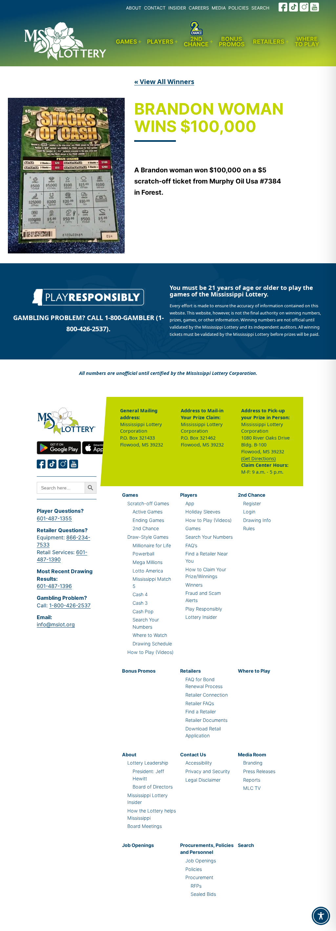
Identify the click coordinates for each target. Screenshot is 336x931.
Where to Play (307, 41)
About (129, 754)
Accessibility (198, 763)
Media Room (252, 754)
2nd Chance (196, 41)
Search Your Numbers (209, 537)
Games (126, 41)
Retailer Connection (206, 695)
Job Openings (138, 845)
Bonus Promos (232, 41)
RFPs (196, 886)
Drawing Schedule (152, 643)
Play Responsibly (203, 609)
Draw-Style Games (147, 537)
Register (252, 503)
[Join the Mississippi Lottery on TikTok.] (293, 7)
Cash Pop (143, 611)
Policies (193, 869)
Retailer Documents (206, 720)
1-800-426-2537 (70, 605)
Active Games (147, 511)
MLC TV (252, 788)
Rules (249, 528)
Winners (193, 585)
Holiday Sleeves (202, 511)
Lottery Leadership (147, 763)
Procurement (199, 877)
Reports (251, 780)
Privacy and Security (207, 771)
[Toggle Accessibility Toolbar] (320, 915)
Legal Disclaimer (202, 780)
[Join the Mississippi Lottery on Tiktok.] (52, 464)
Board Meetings (144, 826)
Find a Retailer (200, 711)
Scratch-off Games (148, 503)
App (189, 503)
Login (249, 511)
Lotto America (148, 571)
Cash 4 (140, 594)
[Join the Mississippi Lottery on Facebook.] (283, 7)
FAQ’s (191, 545)
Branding (252, 763)
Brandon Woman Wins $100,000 (209, 118)
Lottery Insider (201, 617)
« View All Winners (164, 81)
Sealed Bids (203, 894)
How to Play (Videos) (150, 652)
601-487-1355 (54, 518)
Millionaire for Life (152, 545)
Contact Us (193, 754)
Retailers (268, 41)
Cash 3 (140, 603)
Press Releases (259, 771)
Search (246, 845)
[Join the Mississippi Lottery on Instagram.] (304, 7)
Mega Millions (147, 562)
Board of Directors (153, 787)
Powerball (143, 553)
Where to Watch (150, 635)
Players (160, 41)
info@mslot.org (56, 624)
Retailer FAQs (199, 703)
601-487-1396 (54, 586)
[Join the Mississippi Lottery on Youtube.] (314, 7)
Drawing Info (257, 520)
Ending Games (148, 520)
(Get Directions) (258, 458)
